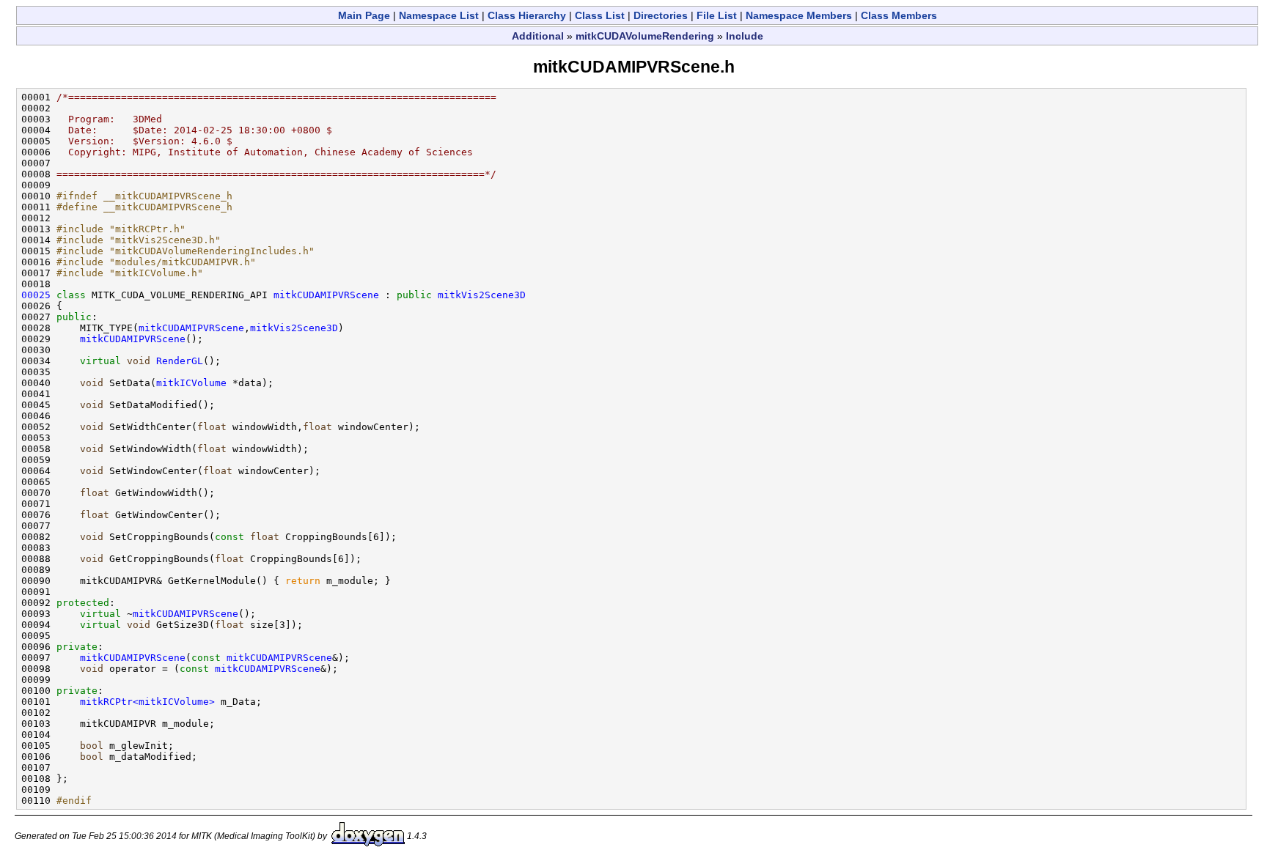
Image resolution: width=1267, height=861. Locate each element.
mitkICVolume (191, 382)
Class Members (899, 15)
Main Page (364, 15)
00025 (36, 294)
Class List (600, 15)
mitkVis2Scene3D (482, 294)
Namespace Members (799, 15)
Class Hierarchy (527, 15)
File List (717, 15)
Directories (661, 15)
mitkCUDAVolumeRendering (645, 36)
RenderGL (179, 360)
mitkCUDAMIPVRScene (326, 294)
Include (744, 36)
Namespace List (439, 15)
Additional (538, 36)
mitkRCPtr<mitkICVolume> (147, 701)
